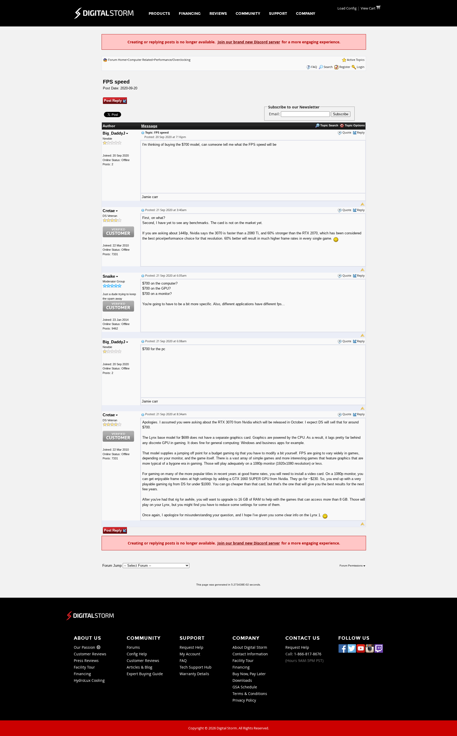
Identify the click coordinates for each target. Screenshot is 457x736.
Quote (346, 132)
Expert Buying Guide (145, 673)
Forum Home (117, 60)
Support (278, 13)
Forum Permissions (351, 565)
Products (159, 13)
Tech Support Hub (196, 667)
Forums (133, 647)
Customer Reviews (90, 653)
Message (149, 126)
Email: (275, 113)
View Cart (368, 8)
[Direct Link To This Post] (142, 132)
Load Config (347, 8)
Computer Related (140, 60)
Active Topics (355, 60)
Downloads (242, 680)
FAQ (314, 67)
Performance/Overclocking (172, 60)
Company (305, 13)
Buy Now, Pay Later (249, 673)
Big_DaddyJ (114, 133)
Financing (190, 13)
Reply (361, 132)
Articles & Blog (139, 667)
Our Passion (85, 647)
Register (344, 67)
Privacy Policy (244, 700)
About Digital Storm (249, 647)
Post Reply (113, 101)
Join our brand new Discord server (249, 41)
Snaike (109, 276)
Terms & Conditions (249, 693)
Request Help (191, 647)
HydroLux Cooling (89, 680)
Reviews (218, 13)
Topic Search (328, 125)
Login (360, 67)
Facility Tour (84, 667)
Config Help (137, 653)
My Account (190, 653)
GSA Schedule (244, 686)
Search (328, 67)
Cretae (109, 210)
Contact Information (250, 653)
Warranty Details (194, 673)
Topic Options (354, 125)
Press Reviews (86, 660)
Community (248, 13)
